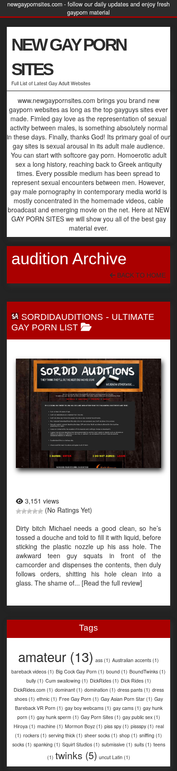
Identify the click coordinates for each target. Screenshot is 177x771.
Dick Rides (136, 680)
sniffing (150, 735)
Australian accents (135, 660)
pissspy (142, 726)
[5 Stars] (40, 511)
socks (22, 744)
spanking (47, 744)
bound (117, 671)
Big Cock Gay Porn (80, 671)
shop (128, 735)
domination (100, 689)
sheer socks (101, 735)
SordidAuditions (62, 317)
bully (35, 680)
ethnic (47, 698)
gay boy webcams (88, 707)
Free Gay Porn (79, 698)
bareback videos (32, 671)
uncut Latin (114, 757)
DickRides (104, 680)
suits (143, 744)
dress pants (134, 689)
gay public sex (141, 717)
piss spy (116, 726)
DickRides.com (33, 689)
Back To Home (140, 275)
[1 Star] (18, 511)
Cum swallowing (66, 680)
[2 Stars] (24, 511)
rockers (35, 735)
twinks (76, 755)
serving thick (66, 735)
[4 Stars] (35, 511)
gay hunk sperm (58, 717)
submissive (117, 744)
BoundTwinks (147, 671)
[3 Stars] (29, 511)
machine (50, 726)
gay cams (127, 707)
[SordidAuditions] (88, 413)
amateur (55, 656)
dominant (69, 689)
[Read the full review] (112, 582)
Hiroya (24, 726)
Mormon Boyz (84, 726)
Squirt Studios (81, 744)
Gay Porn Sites (101, 717)
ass (102, 660)
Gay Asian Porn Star (126, 698)
